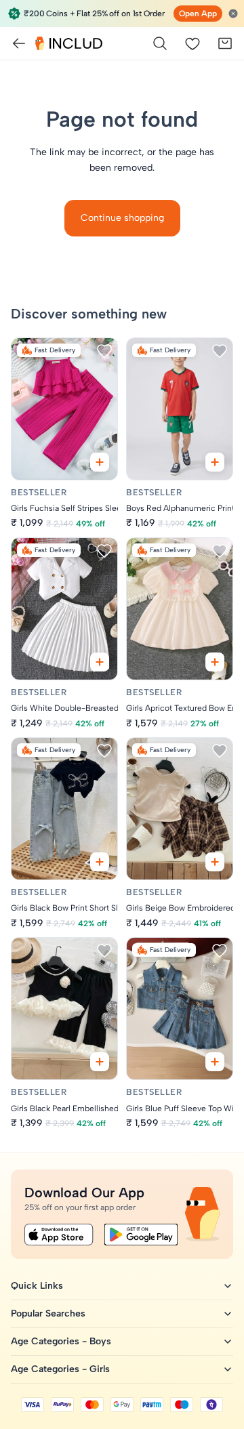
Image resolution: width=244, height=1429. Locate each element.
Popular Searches (48, 1313)
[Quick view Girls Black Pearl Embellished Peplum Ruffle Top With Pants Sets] (99, 1061)
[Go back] (19, 43)
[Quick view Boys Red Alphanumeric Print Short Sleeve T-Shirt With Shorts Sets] (214, 462)
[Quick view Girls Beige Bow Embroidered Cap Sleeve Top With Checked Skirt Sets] (214, 861)
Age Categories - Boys (61, 1341)
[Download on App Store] (59, 1234)
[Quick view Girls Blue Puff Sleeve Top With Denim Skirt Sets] (214, 1061)
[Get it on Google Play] (141, 1234)
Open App (198, 13)
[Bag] (225, 43)
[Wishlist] (192, 43)
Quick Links (37, 1285)
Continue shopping (122, 218)
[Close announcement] (233, 13)
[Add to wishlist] (104, 351)
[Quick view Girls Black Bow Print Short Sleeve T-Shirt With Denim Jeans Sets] (99, 861)
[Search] (160, 43)
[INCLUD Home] (68, 43)
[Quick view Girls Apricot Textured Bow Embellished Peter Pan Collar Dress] (214, 662)
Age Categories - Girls (60, 1369)
